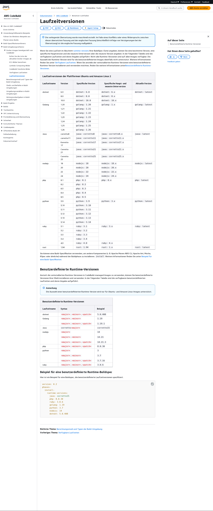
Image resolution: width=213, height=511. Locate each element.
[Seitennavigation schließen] (33, 16)
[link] (80, 15)
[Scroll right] (119, 8)
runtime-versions (81, 50)
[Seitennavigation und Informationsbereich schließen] (208, 36)
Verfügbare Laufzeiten (65, 62)
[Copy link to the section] (38, 269)
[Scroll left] (49, 8)
